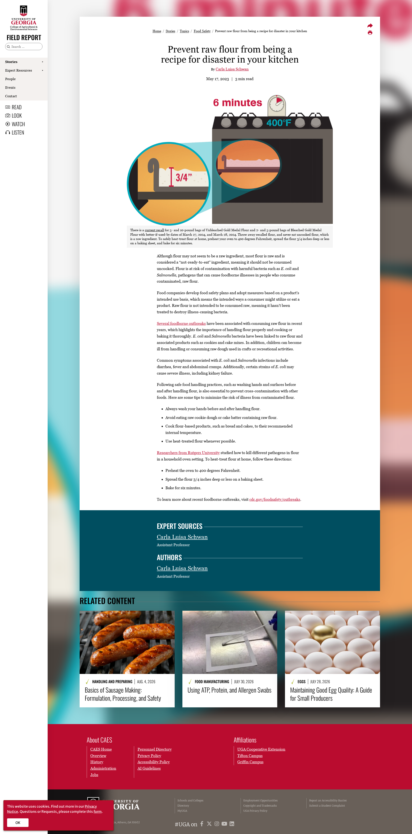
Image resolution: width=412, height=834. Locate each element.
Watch (18, 124)
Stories (11, 62)
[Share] (370, 25)
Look (17, 115)
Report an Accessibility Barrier (328, 800)
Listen (18, 132)
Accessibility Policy (154, 762)
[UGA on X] (210, 824)
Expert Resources (18, 70)
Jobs (94, 774)
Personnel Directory (155, 749)
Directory (183, 805)
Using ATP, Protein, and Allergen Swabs (229, 690)
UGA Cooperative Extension (261, 749)
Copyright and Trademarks (260, 805)
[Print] (370, 32)
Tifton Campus (250, 755)
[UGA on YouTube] (225, 824)
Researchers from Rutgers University (188, 452)
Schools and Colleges (190, 800)
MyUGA (182, 810)
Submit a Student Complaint (327, 805)
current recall (154, 230)
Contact (11, 96)
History (96, 762)
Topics (184, 31)
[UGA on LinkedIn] (232, 824)
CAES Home (101, 749)
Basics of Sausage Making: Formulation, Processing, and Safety (123, 694)
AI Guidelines (149, 768)
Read (17, 107)
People (10, 79)
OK (17, 822)
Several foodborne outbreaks (181, 323)
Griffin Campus (250, 762)
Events (10, 87)
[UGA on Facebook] (202, 824)
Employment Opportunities (260, 800)
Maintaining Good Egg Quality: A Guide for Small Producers (331, 694)
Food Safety (202, 31)
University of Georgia (119, 805)
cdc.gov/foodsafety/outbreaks (274, 499)
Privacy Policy (149, 755)
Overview (98, 755)
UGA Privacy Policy (255, 810)
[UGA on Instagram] (217, 824)
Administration (103, 768)
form (98, 811)
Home (157, 31)
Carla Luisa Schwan (232, 69)
